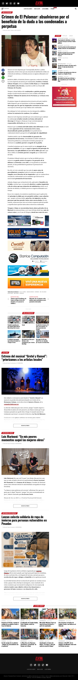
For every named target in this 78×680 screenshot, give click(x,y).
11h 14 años (23, 291)
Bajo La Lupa (37, 9)
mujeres (16, 293)
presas (22, 293)
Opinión (53, 8)
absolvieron (30, 291)
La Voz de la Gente (28, 9)
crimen (37, 291)
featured (10, 293)
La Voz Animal (45, 9)
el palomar (43, 291)
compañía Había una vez (11, 404)
